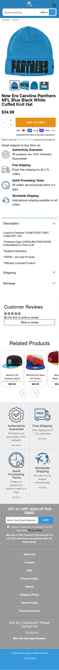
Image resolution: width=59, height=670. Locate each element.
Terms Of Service (29, 611)
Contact (29, 562)
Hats (15, 20)
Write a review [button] (29, 322)
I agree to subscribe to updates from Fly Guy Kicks (31, 528)
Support (32, 632)
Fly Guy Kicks (24, 653)
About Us (29, 554)
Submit (46, 520)
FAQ (29, 570)
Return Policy (29, 603)
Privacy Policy (35, 530)
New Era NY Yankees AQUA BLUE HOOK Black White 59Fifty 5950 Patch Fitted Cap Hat (12, 377)
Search (29, 586)
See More (16, 445)
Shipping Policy (29, 594)
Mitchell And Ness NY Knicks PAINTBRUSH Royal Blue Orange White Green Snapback (35, 377)
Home (6, 20)
